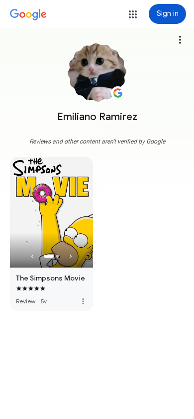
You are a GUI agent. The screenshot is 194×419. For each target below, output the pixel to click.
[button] (133, 14)
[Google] (28, 15)
